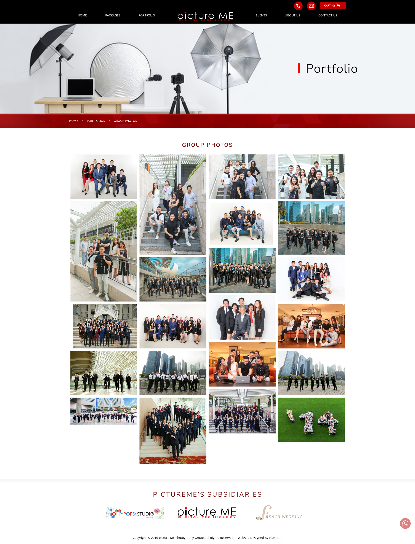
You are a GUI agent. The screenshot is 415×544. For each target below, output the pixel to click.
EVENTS (261, 15)
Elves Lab (276, 538)
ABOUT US (292, 15)
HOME (82, 15)
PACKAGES (112, 15)
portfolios (96, 121)
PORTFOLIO (147, 15)
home (73, 121)
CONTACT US (327, 15)
